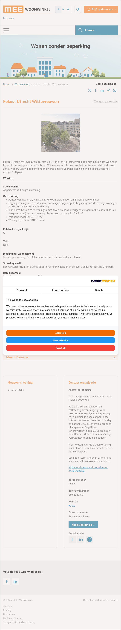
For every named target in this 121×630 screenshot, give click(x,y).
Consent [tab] (22, 290)
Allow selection (60, 340)
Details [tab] (99, 290)
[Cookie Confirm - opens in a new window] (103, 281)
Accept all (60, 332)
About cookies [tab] (60, 290)
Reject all (60, 347)
